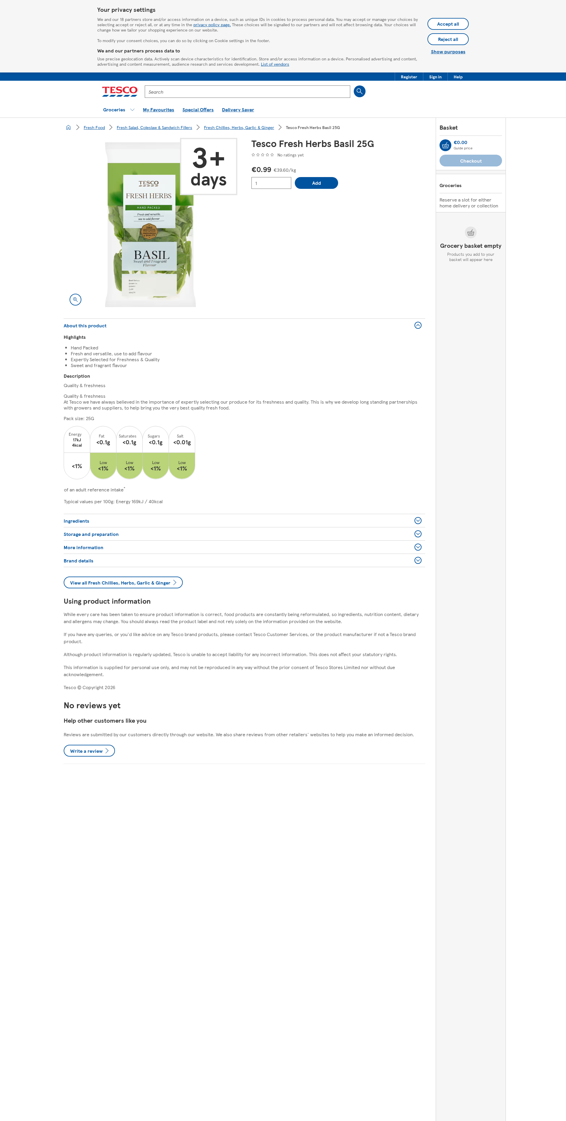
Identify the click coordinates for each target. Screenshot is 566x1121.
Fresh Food (94, 127)
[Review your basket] (445, 145)
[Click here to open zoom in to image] (75, 300)
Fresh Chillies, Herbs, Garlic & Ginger (239, 127)
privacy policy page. (212, 24)
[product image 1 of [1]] (150, 224)
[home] (68, 127)
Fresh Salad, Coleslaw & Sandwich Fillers (154, 127)
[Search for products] (360, 91)
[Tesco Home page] (120, 91)
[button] (409, 76)
